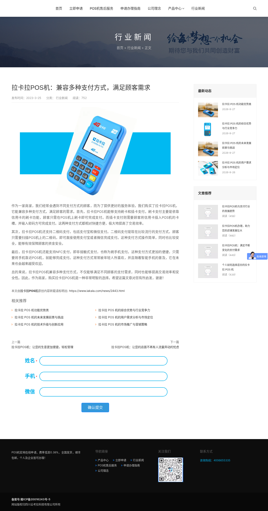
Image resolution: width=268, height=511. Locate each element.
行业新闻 (198, 8)
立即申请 (76, 8)
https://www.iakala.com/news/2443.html (97, 291)
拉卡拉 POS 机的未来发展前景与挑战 (39, 317)
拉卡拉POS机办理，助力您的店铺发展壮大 (236, 228)
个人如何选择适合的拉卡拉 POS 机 (236, 267)
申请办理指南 (130, 8)
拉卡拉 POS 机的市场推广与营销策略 (122, 324)
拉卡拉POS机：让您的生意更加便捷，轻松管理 (42, 347)
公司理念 (154, 8)
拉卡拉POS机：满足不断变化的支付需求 (236, 248)
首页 (58, 8)
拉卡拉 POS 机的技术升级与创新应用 (39, 324)
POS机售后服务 (101, 8)
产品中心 (175, 8)
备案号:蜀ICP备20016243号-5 (31, 499)
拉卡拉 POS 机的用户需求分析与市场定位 (125, 317)
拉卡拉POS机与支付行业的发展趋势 (236, 209)
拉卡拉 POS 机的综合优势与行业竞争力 (124, 310)
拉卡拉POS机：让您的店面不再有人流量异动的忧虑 (145, 347)
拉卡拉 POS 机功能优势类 (32, 310)
